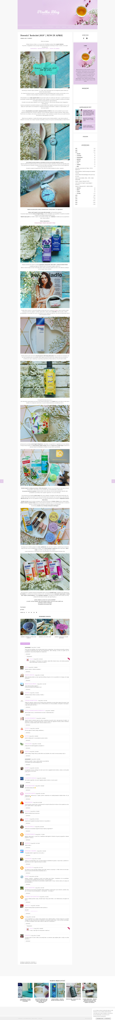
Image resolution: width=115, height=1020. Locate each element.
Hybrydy (77, 27)
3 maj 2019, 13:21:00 (41, 684)
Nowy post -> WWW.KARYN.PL (31, 911)
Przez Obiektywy (30, 887)
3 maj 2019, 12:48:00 (32, 667)
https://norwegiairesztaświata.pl (35, 710)
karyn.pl (27, 905)
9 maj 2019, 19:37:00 (30, 917)
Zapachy (70, 27)
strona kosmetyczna (31, 700)
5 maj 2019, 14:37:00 (39, 887)
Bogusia (27, 811)
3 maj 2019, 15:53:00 (36, 743)
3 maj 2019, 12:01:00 (38, 659)
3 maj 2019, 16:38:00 (41, 778)
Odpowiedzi (29, 656)
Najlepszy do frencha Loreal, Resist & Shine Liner (88, 119)
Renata (27, 751)
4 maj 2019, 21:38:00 (36, 858)
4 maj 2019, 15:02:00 (41, 851)
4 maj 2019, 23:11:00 (38, 867)
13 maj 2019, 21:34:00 (35, 935)
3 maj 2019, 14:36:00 (40, 718)
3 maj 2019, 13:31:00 (42, 700)
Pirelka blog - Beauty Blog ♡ (31, 1018)
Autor (27, 736)
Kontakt (58, 27)
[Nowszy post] (1, 481)
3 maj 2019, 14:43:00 (34, 728)
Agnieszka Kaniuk (30, 793)
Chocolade (28, 743)
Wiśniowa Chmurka (30, 851)
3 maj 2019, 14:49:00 (33, 736)
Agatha (27, 692)
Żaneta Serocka (29, 675)
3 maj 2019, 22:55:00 (39, 826)
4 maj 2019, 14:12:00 (35, 843)
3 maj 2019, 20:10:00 (37, 802)
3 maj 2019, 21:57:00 (34, 819)
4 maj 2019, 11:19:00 (39, 834)
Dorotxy (27, 935)
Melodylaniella (29, 826)
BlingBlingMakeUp (30, 718)
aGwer (27, 876)
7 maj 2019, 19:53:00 (34, 905)
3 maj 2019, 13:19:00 (39, 675)
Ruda (26, 667)
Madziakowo (28, 802)
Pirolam (56, 310)
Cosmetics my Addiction (32, 896)
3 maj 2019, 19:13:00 (40, 793)
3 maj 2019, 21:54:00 (34, 811)
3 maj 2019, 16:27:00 (34, 768)
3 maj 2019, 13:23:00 (34, 692)
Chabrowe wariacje (30, 778)
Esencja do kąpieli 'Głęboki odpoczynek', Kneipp (45, 222)
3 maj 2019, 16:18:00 (33, 751)
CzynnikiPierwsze (30, 834)
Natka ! (27, 819)
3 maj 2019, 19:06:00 (39, 785)
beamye (27, 768)
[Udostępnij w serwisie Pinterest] (36, 613)
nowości (30, 38)
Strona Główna (36, 27)
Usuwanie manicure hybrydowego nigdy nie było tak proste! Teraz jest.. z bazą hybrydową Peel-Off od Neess (88, 113)
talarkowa (28, 858)
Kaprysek (27, 843)
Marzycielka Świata (31, 684)
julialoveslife (29, 867)
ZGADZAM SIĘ (107, 1018)
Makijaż (64, 27)
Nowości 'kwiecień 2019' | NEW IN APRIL (84, 186)
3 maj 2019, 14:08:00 (49, 710)
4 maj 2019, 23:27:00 (33, 876)
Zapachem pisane (30, 785)
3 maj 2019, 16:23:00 (35, 759)
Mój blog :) (27, 772)
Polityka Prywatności (48, 27)
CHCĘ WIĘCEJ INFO (100, 1018)
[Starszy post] (113, 481)
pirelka (31, 659)
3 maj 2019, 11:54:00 (35, 647)
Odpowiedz (28, 654)
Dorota (27, 728)
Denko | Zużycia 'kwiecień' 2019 (82, 181)
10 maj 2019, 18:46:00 (38, 928)
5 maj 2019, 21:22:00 (43, 896)
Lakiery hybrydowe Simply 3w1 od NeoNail (88, 126)
